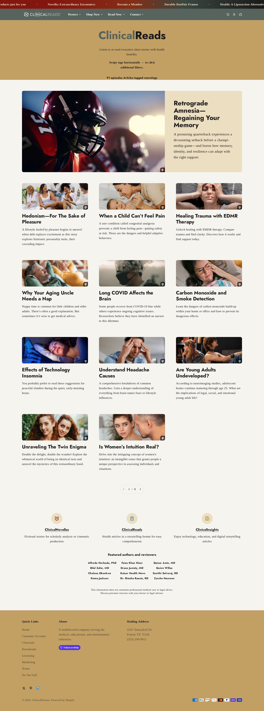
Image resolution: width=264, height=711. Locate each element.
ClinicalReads (132, 529)
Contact (135, 14)
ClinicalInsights (207, 529)
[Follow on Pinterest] (31, 688)
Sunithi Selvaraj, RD (165, 573)
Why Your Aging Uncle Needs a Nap (48, 295)
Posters (73, 14)
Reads (132, 35)
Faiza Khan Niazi (132, 563)
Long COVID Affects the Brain (126, 295)
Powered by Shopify (63, 700)
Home (26, 629)
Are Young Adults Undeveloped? (196, 372)
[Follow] (38, 688)
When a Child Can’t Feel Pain (132, 215)
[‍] (93, 131)
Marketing (28, 662)
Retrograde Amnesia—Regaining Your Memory (197, 114)
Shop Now (93, 14)
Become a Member (102, 4)
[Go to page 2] (140, 489)
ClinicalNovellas (57, 529)
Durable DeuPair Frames (154, 4)
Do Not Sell (29, 675)
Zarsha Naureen (164, 578)
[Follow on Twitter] (24, 688)
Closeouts (28, 642)
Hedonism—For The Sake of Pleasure (53, 218)
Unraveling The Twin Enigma (54, 446)
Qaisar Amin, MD (164, 563)
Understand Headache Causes (124, 372)
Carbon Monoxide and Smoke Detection (201, 295)
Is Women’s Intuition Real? (129, 446)
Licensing (28, 655)
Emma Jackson (99, 578)
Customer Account (34, 636)
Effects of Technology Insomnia (46, 372)
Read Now (115, 14)
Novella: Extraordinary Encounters (44, 4)
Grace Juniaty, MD (132, 568)
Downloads (29, 649)
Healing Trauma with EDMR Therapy (206, 218)
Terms (26, 668)
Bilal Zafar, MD (99, 568)
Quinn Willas (164, 568)
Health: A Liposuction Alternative (215, 4)
